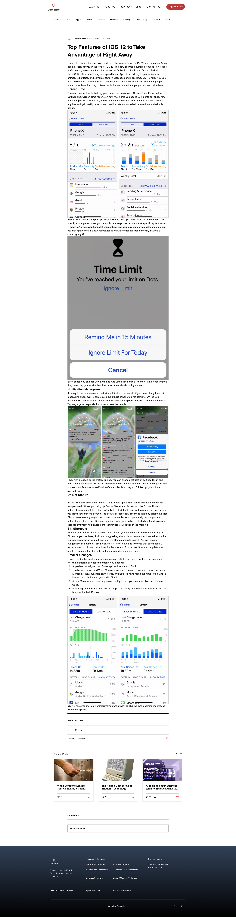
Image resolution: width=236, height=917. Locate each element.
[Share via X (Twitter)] (75, 730)
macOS (157, 19)
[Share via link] (89, 730)
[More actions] (167, 38)
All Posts (57, 19)
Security (126, 19)
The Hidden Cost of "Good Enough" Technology (117, 787)
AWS (69, 19)
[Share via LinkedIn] (82, 730)
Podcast (101, 19)
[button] (125, 7)
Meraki (89, 19)
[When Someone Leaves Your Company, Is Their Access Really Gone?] (73, 770)
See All (179, 754)
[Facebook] (178, 906)
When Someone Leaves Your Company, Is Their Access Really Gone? (71, 787)
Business (114, 19)
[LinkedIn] (182, 906)
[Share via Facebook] (68, 730)
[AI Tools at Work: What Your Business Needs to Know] (162, 770)
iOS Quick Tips (142, 19)
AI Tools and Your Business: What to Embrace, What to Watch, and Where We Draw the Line (162, 787)
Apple (78, 19)
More (168, 19)
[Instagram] (174, 906)
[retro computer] (118, 770)
